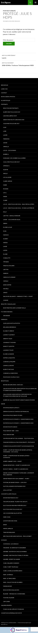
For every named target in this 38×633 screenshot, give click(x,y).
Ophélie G (6, 166)
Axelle (5, 173)
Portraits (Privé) (9, 11)
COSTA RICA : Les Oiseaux (10, 544)
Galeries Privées (6, 605)
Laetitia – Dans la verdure (11, 215)
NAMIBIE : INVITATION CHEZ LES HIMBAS (15, 551)
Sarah (5, 223)
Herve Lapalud (8, 528)
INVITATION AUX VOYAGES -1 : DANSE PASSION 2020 (18, 423)
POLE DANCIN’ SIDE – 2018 (10, 430)
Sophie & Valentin (9, 358)
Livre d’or (4, 89)
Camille (5, 281)
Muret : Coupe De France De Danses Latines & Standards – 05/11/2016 (17, 451)
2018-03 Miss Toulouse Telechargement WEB (18, 64)
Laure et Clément (9, 335)
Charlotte (6, 258)
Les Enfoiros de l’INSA (10, 521)
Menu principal (35, 2)
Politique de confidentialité (8, 622)
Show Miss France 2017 (10, 498)
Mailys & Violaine (8, 265)
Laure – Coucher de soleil (11, 219)
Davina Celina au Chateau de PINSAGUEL (16, 411)
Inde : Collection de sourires (12, 582)
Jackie (5, 142)
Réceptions (5, 381)
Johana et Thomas (9, 342)
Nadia (5, 196)
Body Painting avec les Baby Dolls (14, 308)
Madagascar (7, 586)
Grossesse (6, 315)
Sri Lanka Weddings (9, 327)
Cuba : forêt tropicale (10, 567)
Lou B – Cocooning (9, 150)
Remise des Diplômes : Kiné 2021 (13, 384)
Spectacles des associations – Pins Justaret (17, 536)
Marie (5, 185)
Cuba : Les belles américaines (12, 571)
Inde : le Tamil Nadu (9, 578)
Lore (4, 131)
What (5, 524)
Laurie (9, 57)
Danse (3, 404)
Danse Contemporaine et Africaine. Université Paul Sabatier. (18, 474)
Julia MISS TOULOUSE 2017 (11, 123)
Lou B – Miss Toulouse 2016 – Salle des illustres (18, 204)
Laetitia (5, 269)
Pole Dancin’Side (8, 434)
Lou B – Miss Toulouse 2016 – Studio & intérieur (18, 208)
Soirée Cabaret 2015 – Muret (12, 461)
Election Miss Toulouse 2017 (12, 509)
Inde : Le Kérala (8, 574)
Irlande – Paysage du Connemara (14, 594)
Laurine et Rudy (8, 350)
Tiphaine (6, 262)
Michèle (6, 288)
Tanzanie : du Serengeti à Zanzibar (14, 547)
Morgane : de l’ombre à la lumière (14, 158)
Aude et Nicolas (8, 369)
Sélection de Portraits (10, 108)
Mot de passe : (8, 40)
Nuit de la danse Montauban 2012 (14, 486)
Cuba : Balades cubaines (11, 563)
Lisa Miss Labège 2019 (10, 116)
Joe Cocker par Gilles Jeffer (12, 513)
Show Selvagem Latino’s (11, 407)
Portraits (4, 104)
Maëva (5, 242)
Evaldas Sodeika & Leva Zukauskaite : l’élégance (19, 442)
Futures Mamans (6, 312)
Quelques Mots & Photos (11, 323)
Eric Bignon (6, 2)
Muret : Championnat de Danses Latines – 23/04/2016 (16, 456)
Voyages (4, 540)
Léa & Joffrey (7, 490)
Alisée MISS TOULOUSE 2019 (11, 112)
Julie (4, 127)
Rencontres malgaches (11, 590)
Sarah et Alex (7, 338)
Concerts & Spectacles (8, 494)
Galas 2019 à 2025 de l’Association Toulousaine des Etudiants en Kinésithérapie (20, 389)
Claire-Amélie (7, 181)
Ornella (6, 146)
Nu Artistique (5, 100)
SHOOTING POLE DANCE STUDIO (12, 415)
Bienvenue (4, 85)
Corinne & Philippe (9, 361)
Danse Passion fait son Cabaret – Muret (16, 478)
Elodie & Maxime (8, 354)
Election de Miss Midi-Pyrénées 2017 (14, 505)
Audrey (5, 239)
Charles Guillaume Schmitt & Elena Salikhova (18, 446)
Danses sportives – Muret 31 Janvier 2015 (16, 465)
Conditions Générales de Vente (11, 613)
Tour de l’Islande (8, 597)
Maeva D (6, 235)
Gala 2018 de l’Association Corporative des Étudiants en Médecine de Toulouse (17, 395)
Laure (5, 246)
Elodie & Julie (7, 227)
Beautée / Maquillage (8, 304)
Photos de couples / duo (11, 377)
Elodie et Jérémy (8, 331)
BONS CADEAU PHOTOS (8, 96)
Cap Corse (6, 601)
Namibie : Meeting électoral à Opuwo (15, 555)
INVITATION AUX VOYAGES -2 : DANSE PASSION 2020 (18, 419)
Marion (5, 273)
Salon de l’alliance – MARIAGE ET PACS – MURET (18, 296)
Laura (5, 250)
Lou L (5, 192)
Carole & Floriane (9, 277)
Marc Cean (6, 517)
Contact (4, 93)
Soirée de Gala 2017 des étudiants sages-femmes (19, 400)
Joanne (5, 300)
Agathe (5, 169)
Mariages (4, 319)
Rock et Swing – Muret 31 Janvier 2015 (15, 469)
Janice (5, 292)
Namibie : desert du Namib (11, 559)
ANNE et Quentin (8, 346)
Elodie (5, 254)
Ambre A (6, 154)
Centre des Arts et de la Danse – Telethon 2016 (18, 438)
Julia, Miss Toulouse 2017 (11, 162)
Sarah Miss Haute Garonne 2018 (13, 119)
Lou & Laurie (7, 177)
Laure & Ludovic (8, 365)
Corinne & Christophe (10, 373)
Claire (5, 200)
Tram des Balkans (9, 532)
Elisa (4, 231)
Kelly (5, 212)
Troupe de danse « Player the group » (15, 501)
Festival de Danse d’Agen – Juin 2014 (14, 482)
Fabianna (6, 139)
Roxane (5, 189)
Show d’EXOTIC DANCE (10, 427)
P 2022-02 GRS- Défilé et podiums (13, 609)
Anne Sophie (7, 285)
